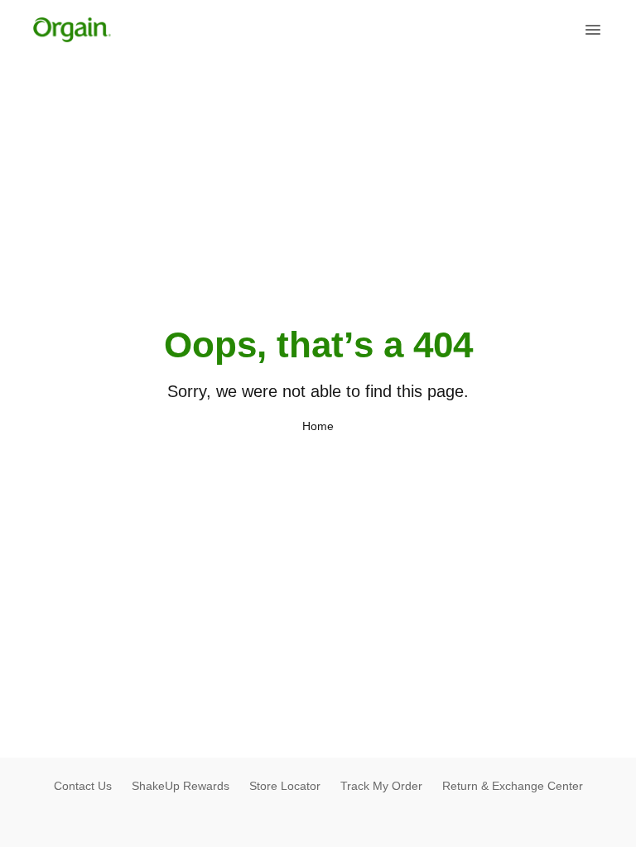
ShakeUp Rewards (180, 785)
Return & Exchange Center (512, 785)
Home (318, 426)
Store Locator (284, 785)
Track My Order (381, 785)
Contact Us (83, 785)
